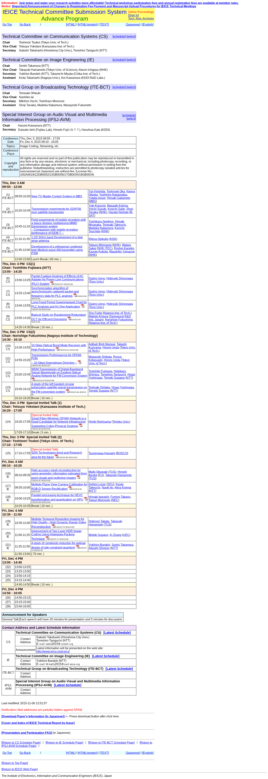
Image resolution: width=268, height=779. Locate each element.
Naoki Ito (107, 487)
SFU (110, 484)
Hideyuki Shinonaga (119, 278)
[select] (131, 36)
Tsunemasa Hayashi (102, 453)
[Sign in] (133, 15)
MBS (93, 201)
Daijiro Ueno (97, 278)
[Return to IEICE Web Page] (19, 769)
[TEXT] (104, 24)
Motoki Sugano (98, 534)
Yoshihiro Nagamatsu (113, 194)
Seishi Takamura (122, 544)
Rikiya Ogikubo (98, 239)
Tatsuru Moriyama (100, 245)
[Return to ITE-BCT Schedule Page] (111, 742)
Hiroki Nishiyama (100, 421)
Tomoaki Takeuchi (114, 224)
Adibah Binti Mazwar (102, 344)
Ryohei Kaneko (124, 248)
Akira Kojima (122, 487)
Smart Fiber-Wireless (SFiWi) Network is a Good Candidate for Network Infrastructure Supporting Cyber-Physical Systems (58, 422)
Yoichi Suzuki (97, 208)
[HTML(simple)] (88, 24)
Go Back (25, 24)
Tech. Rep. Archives (141, 18)
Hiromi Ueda (110, 347)
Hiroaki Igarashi (99, 496)
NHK (103, 212)
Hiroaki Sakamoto (118, 197)
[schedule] (119, 36)
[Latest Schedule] (117, 632)
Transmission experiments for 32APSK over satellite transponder (56, 210)
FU (101, 475)
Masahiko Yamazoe (122, 251)
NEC (115, 500)
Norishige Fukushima (119, 319)
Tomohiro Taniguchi (113, 374)
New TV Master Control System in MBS (56, 196)
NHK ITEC (105, 248)
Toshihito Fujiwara (100, 371)
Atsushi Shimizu (99, 548)
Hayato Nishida (118, 212)
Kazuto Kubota (98, 251)
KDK (113, 239)
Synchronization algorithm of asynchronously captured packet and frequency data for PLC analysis (55, 292)
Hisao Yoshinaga (123, 387)
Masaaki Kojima (117, 205)
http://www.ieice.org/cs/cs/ (53, 651)
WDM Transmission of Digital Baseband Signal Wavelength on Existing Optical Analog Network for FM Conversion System (59, 372)
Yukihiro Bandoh (99, 544)
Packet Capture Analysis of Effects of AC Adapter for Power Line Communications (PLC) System (57, 280)
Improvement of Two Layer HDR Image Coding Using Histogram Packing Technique (56, 535)
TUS (112, 471)
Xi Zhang (115, 534)
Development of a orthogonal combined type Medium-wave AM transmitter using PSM (57, 250)
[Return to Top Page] (14, 763)
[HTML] (70, 24)
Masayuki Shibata (100, 356)
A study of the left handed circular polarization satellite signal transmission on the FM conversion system (59, 388)
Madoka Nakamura (101, 228)
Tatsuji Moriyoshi (99, 500)
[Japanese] (133, 24)
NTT (129, 377)
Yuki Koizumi (97, 205)
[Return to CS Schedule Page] (20, 742)
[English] (148, 24)
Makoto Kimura (98, 316)
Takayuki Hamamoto (118, 475)
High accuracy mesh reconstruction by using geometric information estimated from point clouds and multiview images (59, 474)
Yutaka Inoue (97, 197)
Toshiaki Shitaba (99, 387)
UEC (126, 534)
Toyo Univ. (96, 281)
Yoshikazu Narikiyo (101, 221)
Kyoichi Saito (116, 208)
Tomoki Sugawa (114, 377)
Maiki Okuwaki (98, 471)
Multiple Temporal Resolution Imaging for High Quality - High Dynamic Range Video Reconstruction (58, 523)
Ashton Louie (97, 484)
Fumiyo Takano (120, 496)
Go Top (7, 24)
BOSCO (122, 453)
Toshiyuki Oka (116, 191)
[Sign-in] (52, 283)
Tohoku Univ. (120, 421)
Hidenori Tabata (99, 521)
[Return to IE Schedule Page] (64, 742)
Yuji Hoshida (97, 191)
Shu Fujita (95, 313)
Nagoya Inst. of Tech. (117, 313)
